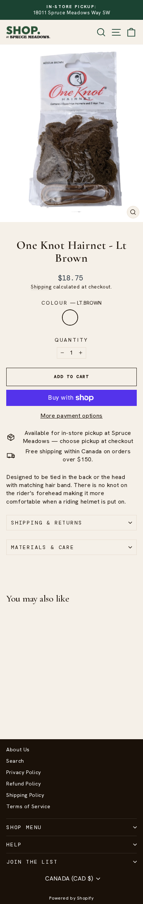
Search (15, 761)
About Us (18, 749)
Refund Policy (23, 783)
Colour (71, 302)
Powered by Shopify (71, 898)
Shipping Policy (25, 795)
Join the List (32, 861)
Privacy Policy (23, 772)
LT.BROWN (70, 317)
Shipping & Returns (46, 522)
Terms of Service (28, 806)
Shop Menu (24, 827)
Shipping (41, 286)
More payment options (71, 416)
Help (14, 844)
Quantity (71, 340)
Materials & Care (42, 547)
